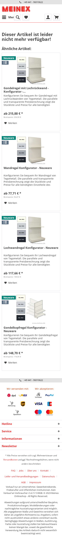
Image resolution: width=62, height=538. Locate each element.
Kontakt (44, 470)
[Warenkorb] (56, 17)
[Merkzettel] (25, 17)
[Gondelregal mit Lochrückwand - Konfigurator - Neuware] (31, 70)
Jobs (21, 470)
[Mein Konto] (48, 17)
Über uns (32, 470)
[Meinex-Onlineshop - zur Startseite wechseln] (16, 9)
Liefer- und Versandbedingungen (21, 476)
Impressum (35, 482)
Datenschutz (48, 476)
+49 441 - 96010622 (33, 2)
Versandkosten (10, 459)
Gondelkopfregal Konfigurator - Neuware (25, 329)
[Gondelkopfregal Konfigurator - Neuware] (31, 309)
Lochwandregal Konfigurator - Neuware (31, 248)
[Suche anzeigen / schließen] (17, 17)
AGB (23, 482)
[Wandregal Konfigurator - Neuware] (31, 149)
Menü (12, 17)
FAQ (13, 470)
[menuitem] (9, 17)
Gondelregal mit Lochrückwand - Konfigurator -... (26, 89)
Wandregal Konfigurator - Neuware (28, 168)
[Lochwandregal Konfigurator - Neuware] (31, 229)
